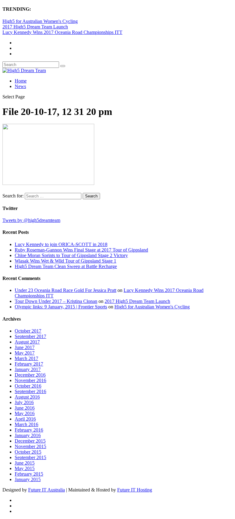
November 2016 (30, 380)
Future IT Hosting (134, 489)
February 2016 (29, 429)
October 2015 (28, 452)
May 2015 (25, 468)
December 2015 (30, 441)
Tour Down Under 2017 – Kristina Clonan (56, 301)
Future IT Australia (46, 489)
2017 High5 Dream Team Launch (35, 26)
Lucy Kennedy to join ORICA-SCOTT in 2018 (61, 244)
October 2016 (28, 385)
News (20, 86)
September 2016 (30, 391)
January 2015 (28, 479)
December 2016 (30, 374)
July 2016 (24, 402)
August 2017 (27, 341)
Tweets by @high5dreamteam (31, 220)
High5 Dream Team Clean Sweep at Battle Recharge (66, 266)
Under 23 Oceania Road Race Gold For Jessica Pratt (65, 290)
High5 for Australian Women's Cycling (40, 21)
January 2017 (28, 369)
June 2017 (25, 347)
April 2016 (25, 418)
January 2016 (28, 435)
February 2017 (29, 363)
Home (21, 80)
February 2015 (29, 474)
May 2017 (25, 352)
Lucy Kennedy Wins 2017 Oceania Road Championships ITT (62, 32)
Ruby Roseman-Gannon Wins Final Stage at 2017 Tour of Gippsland (81, 249)
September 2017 (30, 336)
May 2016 (25, 413)
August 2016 (27, 396)
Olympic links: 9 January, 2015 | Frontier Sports (61, 306)
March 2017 (26, 358)
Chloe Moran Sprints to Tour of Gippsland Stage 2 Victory (71, 255)
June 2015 (25, 463)
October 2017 (28, 330)
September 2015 (30, 457)
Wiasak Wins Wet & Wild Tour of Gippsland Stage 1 (65, 260)
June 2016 (25, 407)
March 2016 (26, 424)
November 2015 (30, 446)
